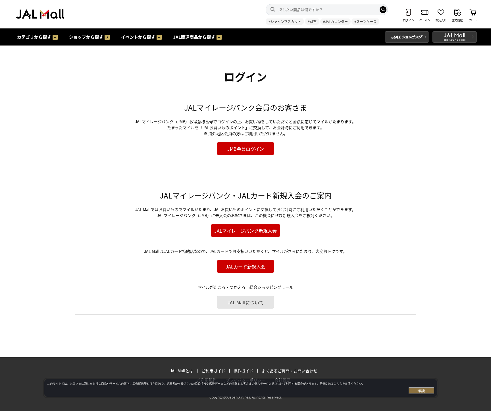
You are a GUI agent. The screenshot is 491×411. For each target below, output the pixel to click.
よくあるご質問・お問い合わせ (289, 370)
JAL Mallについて (245, 302)
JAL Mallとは (181, 370)
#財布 (312, 21)
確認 (421, 390)
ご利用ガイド (213, 370)
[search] (383, 9)
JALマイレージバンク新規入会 (245, 230)
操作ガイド (243, 370)
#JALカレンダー (335, 21)
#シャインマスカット (285, 21)
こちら (338, 383)
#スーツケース (365, 21)
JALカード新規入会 (245, 266)
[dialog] (240, 388)
